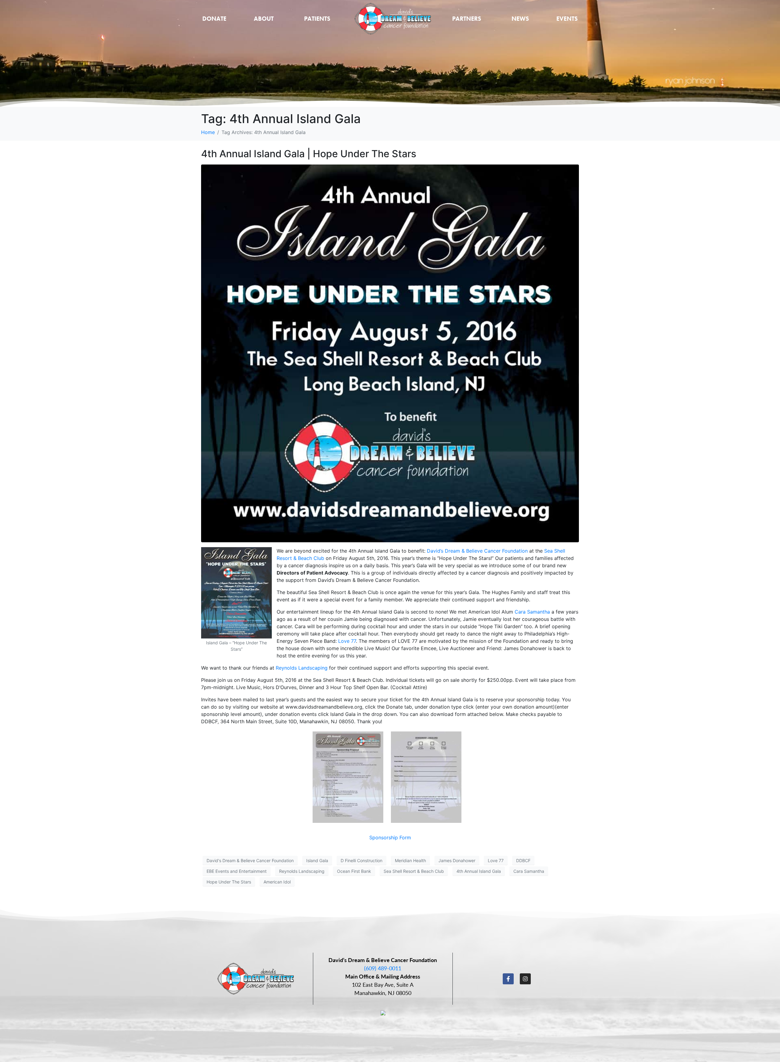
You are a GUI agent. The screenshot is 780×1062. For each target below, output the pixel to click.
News (520, 19)
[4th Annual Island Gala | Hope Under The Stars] (390, 353)
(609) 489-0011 (382, 968)
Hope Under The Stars (229, 881)
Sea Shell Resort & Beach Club (414, 871)
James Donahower (456, 860)
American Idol (277, 881)
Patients (317, 19)
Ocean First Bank (354, 871)
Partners (466, 19)
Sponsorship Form (390, 837)
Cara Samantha (532, 612)
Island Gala (317, 860)
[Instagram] (525, 978)
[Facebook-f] (508, 978)
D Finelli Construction (361, 860)
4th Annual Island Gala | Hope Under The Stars (308, 154)
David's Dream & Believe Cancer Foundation (250, 860)
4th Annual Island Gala (478, 871)
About (264, 19)
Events (567, 19)
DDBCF (523, 860)
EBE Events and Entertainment (237, 871)
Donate (214, 19)
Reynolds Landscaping (302, 668)
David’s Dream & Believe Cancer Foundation (477, 551)
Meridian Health (410, 860)
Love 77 (347, 641)
